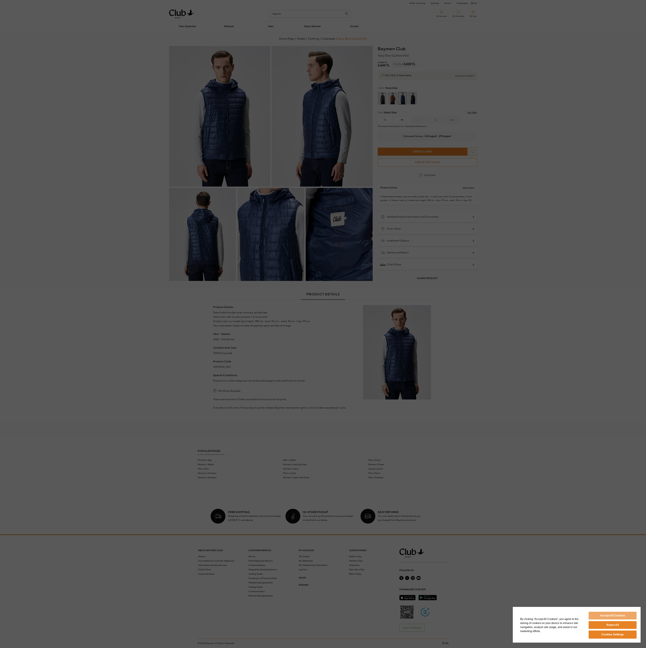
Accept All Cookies (612, 615)
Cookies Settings (612, 634)
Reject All (612, 624)
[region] (577, 625)
